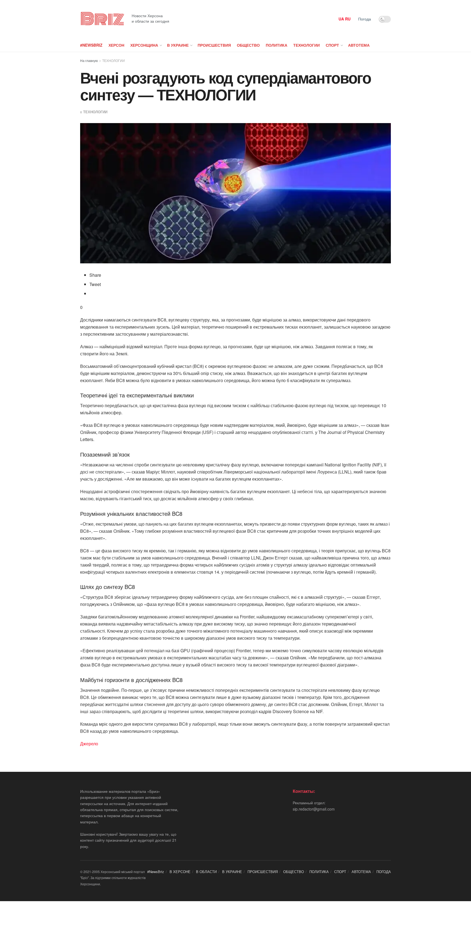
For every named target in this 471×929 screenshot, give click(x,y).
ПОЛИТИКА (276, 45)
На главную (89, 60)
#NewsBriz (91, 45)
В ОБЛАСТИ (206, 871)
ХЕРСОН (116, 45)
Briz (102, 19)
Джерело (89, 743)
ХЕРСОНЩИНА (144, 45)
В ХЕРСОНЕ (180, 871)
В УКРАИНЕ (178, 45)
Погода (364, 19)
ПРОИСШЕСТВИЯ (214, 45)
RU (348, 19)
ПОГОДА (383, 871)
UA (341, 19)
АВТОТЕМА (359, 45)
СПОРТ (332, 45)
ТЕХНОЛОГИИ (306, 45)
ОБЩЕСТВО (248, 45)
